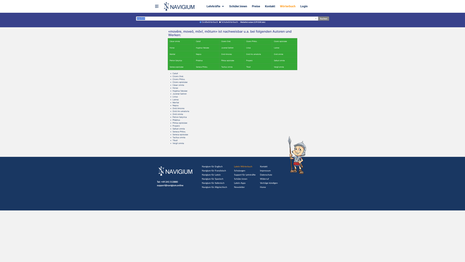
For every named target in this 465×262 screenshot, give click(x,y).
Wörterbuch (287, 6)
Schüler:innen (238, 6)
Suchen (323, 18)
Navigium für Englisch (212, 167)
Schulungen (239, 171)
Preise (256, 6)
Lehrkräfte (213, 6)
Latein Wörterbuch (243, 167)
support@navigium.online (170, 185)
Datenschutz (266, 175)
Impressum (265, 171)
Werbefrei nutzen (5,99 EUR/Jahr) (252, 22)
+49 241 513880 (169, 181)
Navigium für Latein (211, 175)
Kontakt (270, 6)
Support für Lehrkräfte (245, 175)
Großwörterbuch (210, 22)
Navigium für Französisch (214, 171)
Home (263, 187)
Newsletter (239, 187)
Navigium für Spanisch (212, 179)
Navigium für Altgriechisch (214, 187)
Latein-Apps (240, 183)
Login (304, 6)
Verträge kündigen (269, 183)
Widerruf (264, 179)
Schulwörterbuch (229, 22)
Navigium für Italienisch (213, 183)
